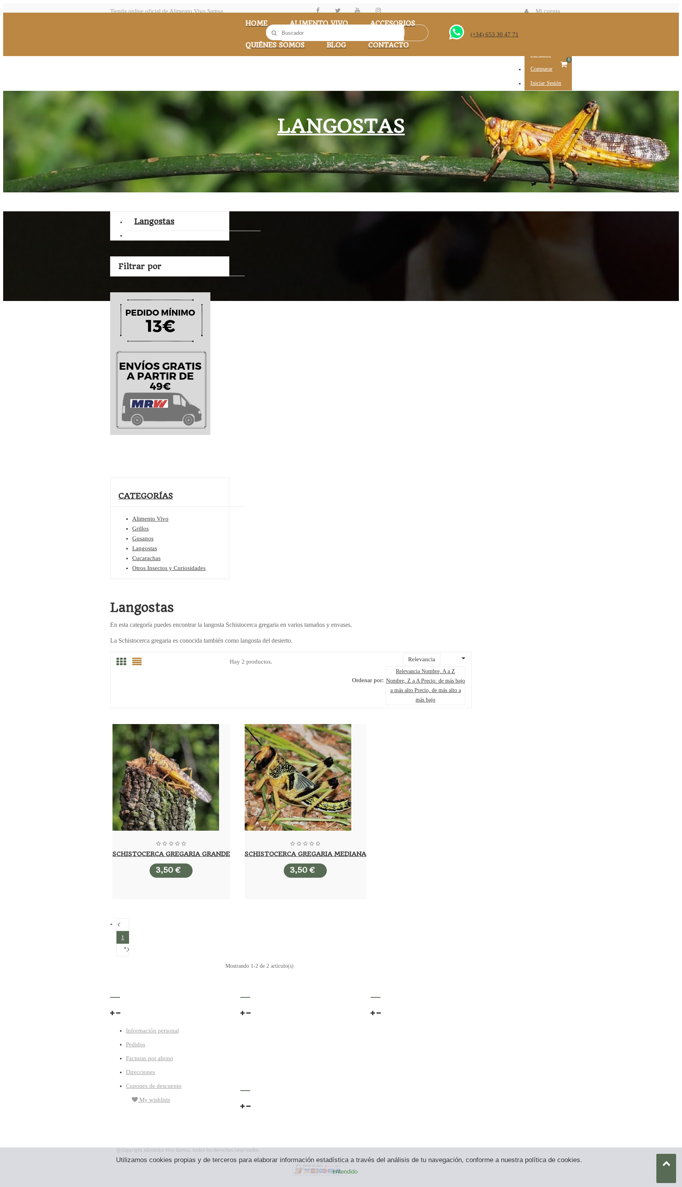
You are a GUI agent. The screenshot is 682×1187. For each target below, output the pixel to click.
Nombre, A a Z (438, 671)
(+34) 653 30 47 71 (494, 34)
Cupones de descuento (154, 1086)
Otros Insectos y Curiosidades (169, 568)
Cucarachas (146, 558)
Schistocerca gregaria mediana (305, 854)
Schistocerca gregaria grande (171, 854)
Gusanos (143, 538)
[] (122, 950)
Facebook (321, 12)
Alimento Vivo (150, 518)
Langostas (154, 221)
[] (122, 924)
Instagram (381, 12)
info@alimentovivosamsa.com (277, 1047)
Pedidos (135, 1044)
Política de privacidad (397, 1044)
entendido (345, 1171)
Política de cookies (394, 1060)
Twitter (274, 1129)
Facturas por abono (149, 1058)
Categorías (145, 495)
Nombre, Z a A (403, 681)
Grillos (140, 528)
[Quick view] (171, 779)
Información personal (152, 1030)
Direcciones (140, 1072)
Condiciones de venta (397, 1029)
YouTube (361, 12)
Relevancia (409, 671)
